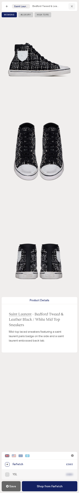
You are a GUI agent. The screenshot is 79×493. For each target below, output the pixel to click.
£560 (69, 464)
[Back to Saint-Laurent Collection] (71, 6)
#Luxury (26, 14)
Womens (9, 14)
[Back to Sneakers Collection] (7, 6)
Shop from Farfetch (50, 486)
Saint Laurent (20, 314)
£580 (69, 474)
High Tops (43, 14)
